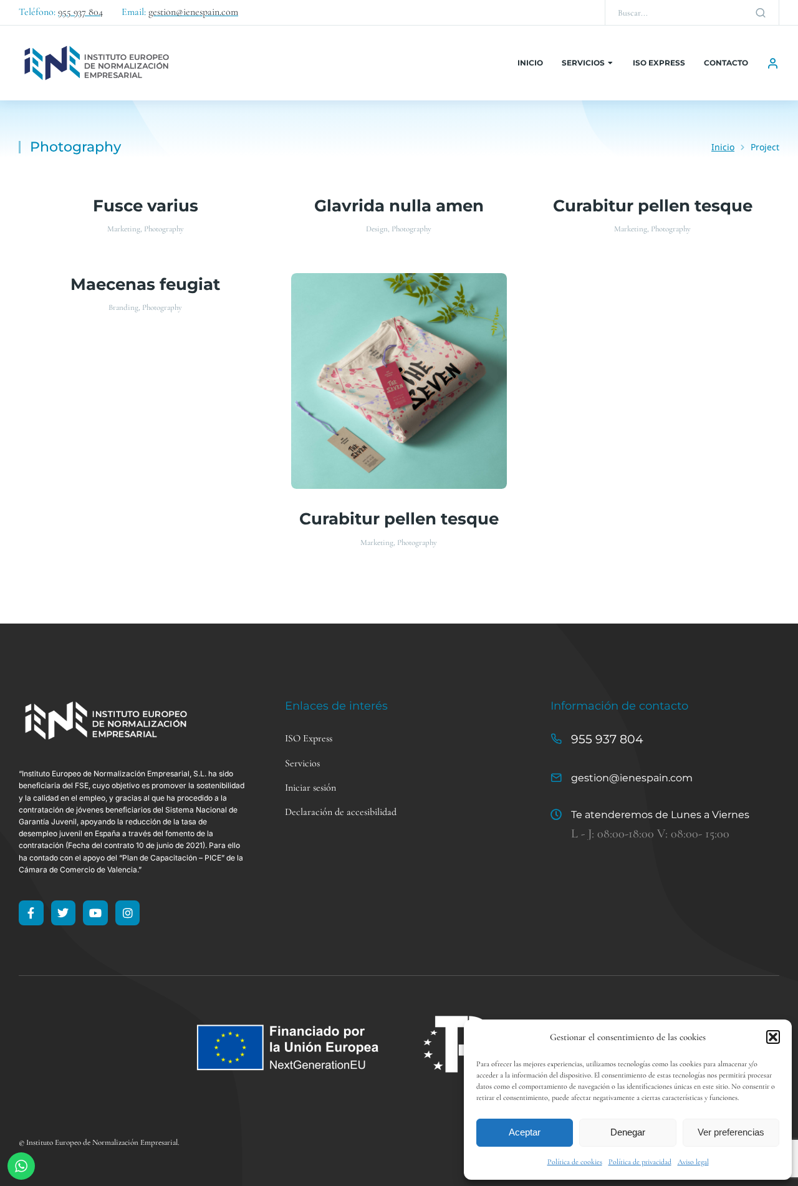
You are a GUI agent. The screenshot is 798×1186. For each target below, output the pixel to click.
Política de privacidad (639, 1161)
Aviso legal (693, 1161)
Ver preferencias (731, 1132)
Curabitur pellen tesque (652, 206)
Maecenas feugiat (145, 284)
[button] (773, 1037)
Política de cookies (574, 1161)
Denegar (627, 1132)
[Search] (760, 12)
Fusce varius (145, 206)
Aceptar (525, 1132)
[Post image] (399, 381)
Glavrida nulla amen (399, 206)
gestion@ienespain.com (632, 778)
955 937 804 (607, 739)
